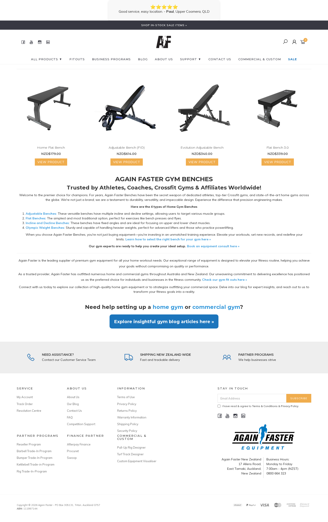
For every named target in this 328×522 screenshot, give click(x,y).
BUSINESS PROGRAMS (111, 59)
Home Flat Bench (51, 148)
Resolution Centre (29, 410)
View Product (50, 162)
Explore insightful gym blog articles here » (164, 321)
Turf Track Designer (130, 454)
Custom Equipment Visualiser (136, 461)
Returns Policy (127, 410)
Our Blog (73, 404)
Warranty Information (131, 417)
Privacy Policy (126, 404)
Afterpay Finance (79, 444)
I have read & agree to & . (260, 406)
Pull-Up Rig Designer (131, 447)
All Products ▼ (46, 59)
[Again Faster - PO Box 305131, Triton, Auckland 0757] (163, 42)
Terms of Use (126, 397)
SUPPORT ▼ (190, 59)
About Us (164, 59)
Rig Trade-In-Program (32, 471)
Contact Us (74, 410)
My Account (25, 397)
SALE (292, 59)
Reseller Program (29, 444)
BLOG (143, 59)
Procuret (73, 451)
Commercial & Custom (259, 59)
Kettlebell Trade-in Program (35, 464)
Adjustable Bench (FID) (127, 148)
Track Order (25, 404)
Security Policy (127, 431)
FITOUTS (77, 59)
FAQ (70, 417)
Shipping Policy (127, 424)
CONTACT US (219, 59)
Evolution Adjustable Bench (202, 148)
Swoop (72, 458)
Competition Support (81, 424)
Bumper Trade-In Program (34, 458)
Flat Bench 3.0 (277, 148)
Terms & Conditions (265, 406)
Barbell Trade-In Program (34, 451)
